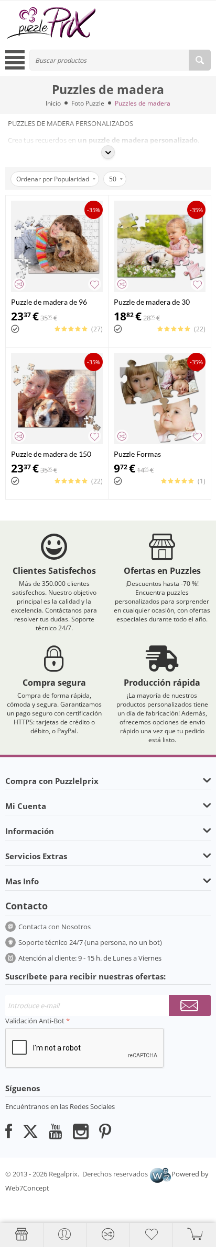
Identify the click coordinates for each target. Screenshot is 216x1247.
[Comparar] (19, 284)
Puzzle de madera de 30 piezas (152, 301)
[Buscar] (200, 60)
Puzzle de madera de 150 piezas (51, 453)
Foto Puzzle (87, 103)
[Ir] (190, 1005)
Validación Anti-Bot (34, 1020)
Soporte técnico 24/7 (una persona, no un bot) (90, 942)
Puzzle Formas (137, 453)
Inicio (53, 103)
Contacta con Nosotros (54, 926)
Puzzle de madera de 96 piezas (49, 301)
